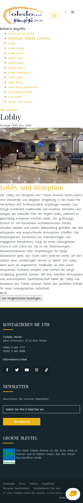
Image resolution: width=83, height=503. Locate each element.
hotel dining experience (23, 87)
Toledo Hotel (22, 493)
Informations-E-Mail (15, 359)
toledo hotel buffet (20, 102)
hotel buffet (15, 77)
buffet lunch (15, 58)
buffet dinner (16, 53)
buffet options (17, 68)
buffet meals (16, 63)
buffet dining (16, 48)
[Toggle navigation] (54, 15)
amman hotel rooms (28, 38)
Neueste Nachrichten (16, 488)
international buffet (20, 92)
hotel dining (15, 82)
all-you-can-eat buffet (21, 33)
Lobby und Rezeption (31, 187)
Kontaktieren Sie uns (46, 488)
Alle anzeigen (9, 110)
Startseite (9, 483)
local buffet (15, 97)
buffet (11, 43)
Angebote (48, 483)
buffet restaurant (18, 72)
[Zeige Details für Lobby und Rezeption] (41, 155)
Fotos (22, 483)
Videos (34, 483)
